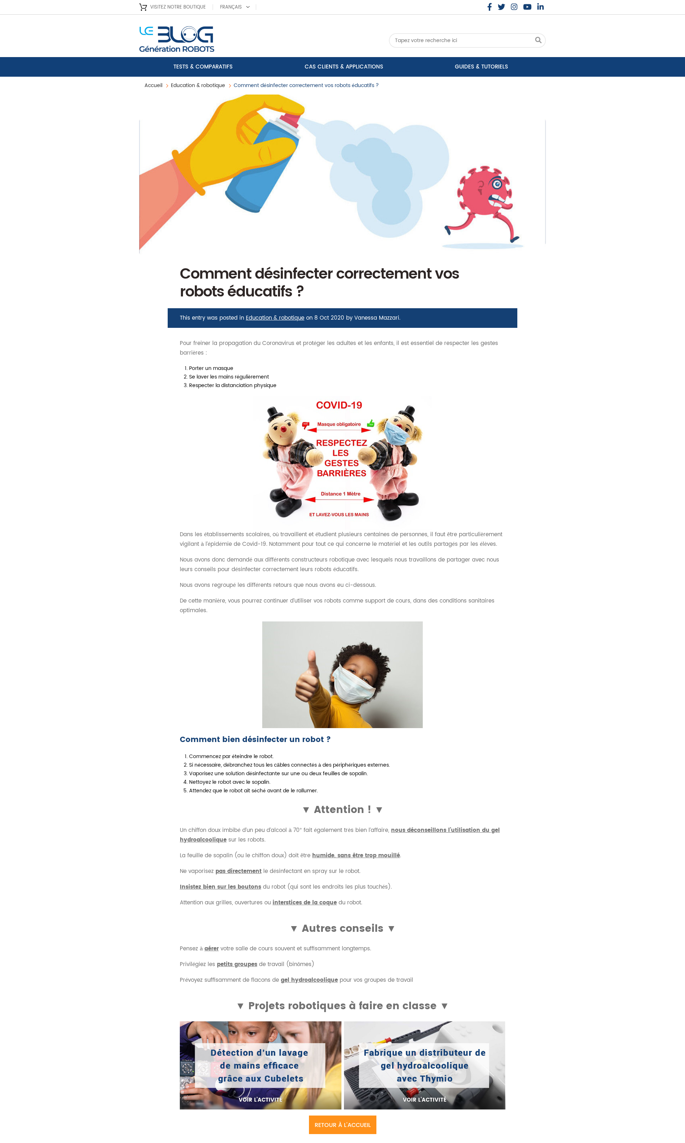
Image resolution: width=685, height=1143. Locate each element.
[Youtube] (527, 7)
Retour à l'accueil (343, 1125)
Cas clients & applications (344, 66)
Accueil (153, 85)
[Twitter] (501, 7)
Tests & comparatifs (203, 66)
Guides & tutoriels (481, 66)
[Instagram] (514, 7)
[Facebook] (489, 7)
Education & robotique (198, 85)
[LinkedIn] (540, 7)
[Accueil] (196, 41)
